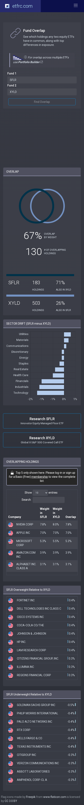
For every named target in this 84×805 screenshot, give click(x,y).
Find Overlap (42, 101)
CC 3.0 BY (11, 801)
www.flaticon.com (54, 797)
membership (39, 476)
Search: (26, 499)
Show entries (41, 492)
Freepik (30, 797)
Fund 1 (11, 73)
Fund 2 (11, 85)
